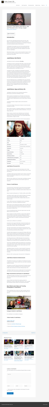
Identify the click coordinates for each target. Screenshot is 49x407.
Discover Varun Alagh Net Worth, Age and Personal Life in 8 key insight (29, 357)
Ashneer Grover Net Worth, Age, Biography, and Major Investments (8, 346)
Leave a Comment (6, 359)
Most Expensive (24, 5)
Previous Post (5, 332)
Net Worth (18, 5)
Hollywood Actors (10, 29)
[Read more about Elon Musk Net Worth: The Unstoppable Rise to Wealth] (29, 341)
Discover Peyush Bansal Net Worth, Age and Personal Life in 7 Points (8, 357)
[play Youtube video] (19, 302)
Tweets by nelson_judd (10, 320)
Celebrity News (37, 5)
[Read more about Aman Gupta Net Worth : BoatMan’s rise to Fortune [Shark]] (19, 341)
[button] (46, 5)
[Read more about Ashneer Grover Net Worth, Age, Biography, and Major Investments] (8, 341)
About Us (43, 5)
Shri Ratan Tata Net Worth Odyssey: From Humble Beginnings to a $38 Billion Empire (18, 357)
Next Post (33, 332)
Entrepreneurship (31, 5)
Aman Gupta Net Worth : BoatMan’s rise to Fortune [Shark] (19, 346)
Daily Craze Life (9, 1)
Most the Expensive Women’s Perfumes (18, 326)
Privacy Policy (45, 404)
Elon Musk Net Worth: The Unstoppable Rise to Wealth (29, 346)
